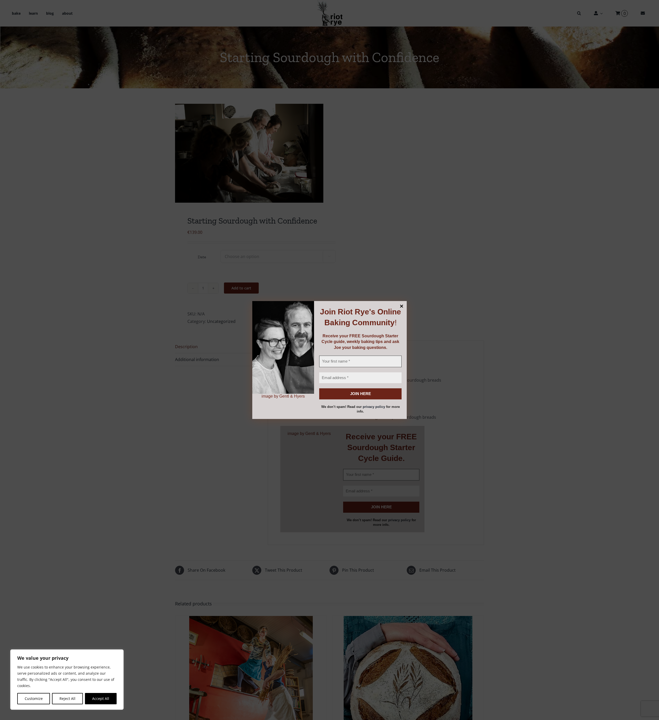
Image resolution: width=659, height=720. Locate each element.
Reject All (67, 698)
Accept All (100, 698)
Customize (34, 698)
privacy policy (374, 407)
